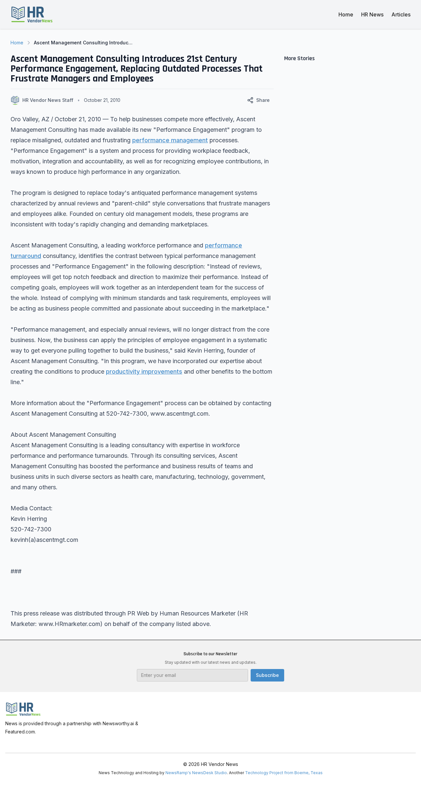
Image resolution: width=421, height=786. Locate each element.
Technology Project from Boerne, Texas (284, 772)
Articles (400, 14)
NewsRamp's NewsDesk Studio (196, 772)
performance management (170, 140)
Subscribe (267, 675)
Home (345, 14)
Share (263, 100)
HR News (372, 14)
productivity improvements (144, 371)
